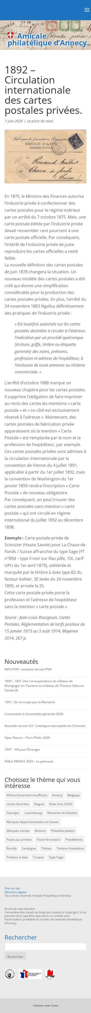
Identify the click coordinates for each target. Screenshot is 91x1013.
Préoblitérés (74, 839)
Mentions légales (16, 892)
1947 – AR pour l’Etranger (22, 749)
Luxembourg (33, 813)
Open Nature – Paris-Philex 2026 (27, 737)
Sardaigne (29, 848)
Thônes (46, 848)
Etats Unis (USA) (60, 804)
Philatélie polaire (63, 831)
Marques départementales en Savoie (33, 822)
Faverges (13, 813)
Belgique (73, 795)
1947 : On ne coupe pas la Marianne (30, 702)
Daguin (39, 804)
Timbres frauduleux (70, 848)
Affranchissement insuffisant (27, 795)
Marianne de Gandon (62, 813)
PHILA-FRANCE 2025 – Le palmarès (29, 761)
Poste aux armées (19, 839)
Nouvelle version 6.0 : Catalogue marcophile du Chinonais (45, 726)
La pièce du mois (40, 121)
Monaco (40, 831)
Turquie (38, 857)
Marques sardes (18, 831)
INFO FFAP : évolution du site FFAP (28, 669)
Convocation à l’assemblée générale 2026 (34, 714)
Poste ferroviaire (48, 839)
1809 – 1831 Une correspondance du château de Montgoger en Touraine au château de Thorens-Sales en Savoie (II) (44, 685)
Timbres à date (17, 857)
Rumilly (12, 848)
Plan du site (12, 888)
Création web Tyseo (45, 1005)
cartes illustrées (18, 804)
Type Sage (56, 857)
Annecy (57, 795)
